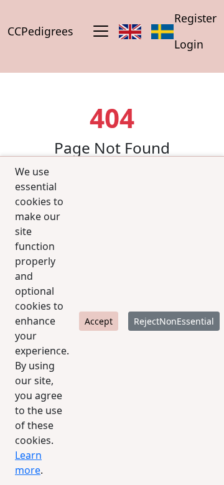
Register (195, 18)
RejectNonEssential (174, 321)
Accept (99, 321)
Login (188, 44)
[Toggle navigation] (100, 31)
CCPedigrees (40, 31)
